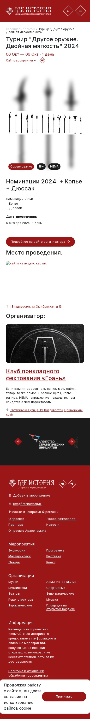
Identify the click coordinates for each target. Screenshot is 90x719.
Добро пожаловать (61, 519)
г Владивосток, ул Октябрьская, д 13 (36, 306)
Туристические (20, 605)
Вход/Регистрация (27, 504)
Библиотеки (17, 588)
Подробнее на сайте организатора (38, 241)
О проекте (16, 519)
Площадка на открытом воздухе (60, 607)
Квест (50, 562)
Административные (61, 582)
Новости (53, 524)
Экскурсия (16, 550)
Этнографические (60, 593)
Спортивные (55, 588)
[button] (34, 512)
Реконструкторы (21, 599)
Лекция (14, 562)
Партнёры (16, 524)
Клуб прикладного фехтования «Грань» (36, 375)
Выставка (53, 556)
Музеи (13, 582)
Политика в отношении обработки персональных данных (28, 675)
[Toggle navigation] (68, 11)
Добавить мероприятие (31, 495)
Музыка (52, 599)
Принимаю (64, 696)
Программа (55, 550)
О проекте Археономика (25, 530)
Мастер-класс (19, 556)
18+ (41, 166)
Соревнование (21, 166)
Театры (14, 593)
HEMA (54, 166)
